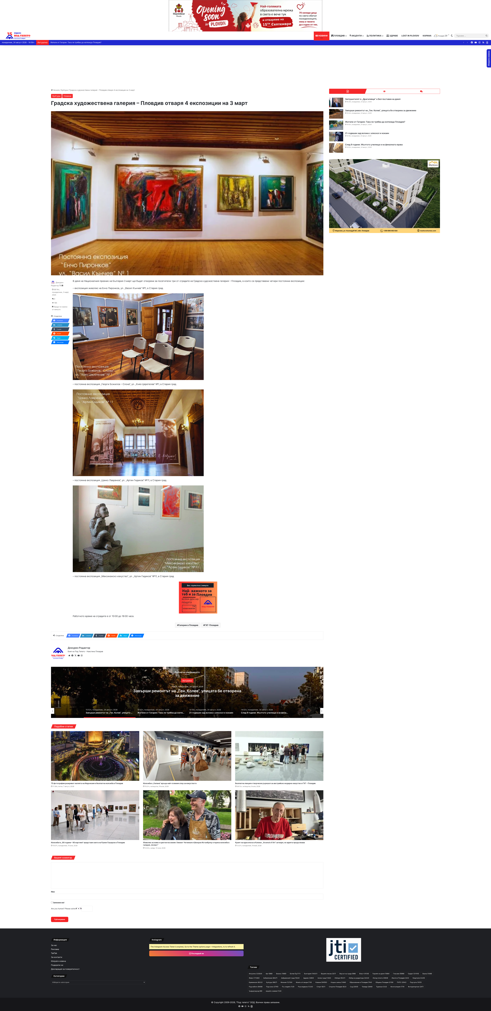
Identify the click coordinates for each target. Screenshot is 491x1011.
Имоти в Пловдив (400, 978)
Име (53, 892)
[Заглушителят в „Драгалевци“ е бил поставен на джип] (336, 102)
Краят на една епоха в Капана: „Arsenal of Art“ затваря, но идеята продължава (270, 842)
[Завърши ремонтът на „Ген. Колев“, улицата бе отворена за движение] (336, 114)
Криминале (256, 982)
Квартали (419, 978)
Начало (56, 90)
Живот (254, 978)
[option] (187, 692)
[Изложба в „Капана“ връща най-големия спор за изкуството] (187, 756)
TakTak (54, 953)
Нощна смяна (338, 982)
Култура (64, 90)
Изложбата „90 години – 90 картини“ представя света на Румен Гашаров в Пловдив (88, 842)
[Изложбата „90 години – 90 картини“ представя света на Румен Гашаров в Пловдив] (95, 815)
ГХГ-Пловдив (211, 625)
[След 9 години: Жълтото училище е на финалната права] (336, 148)
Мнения (286, 982)
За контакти (56, 957)
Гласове (398, 974)
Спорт (321, 987)
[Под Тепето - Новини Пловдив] (18, 35)
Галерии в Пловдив (188, 625)
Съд (354, 987)
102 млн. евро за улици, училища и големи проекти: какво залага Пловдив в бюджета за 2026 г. (92, 42)
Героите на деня (380, 974)
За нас (54, 945)
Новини (323, 35)
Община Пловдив (384, 982)
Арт (269, 974)
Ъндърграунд (255, 991)
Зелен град (324, 978)
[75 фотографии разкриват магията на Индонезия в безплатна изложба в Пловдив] (95, 756)
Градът (413, 974)
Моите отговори (304, 982)
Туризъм (381, 987)
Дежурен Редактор (79, 647)
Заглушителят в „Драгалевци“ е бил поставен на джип (372, 99)
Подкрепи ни (57, 965)
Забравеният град (290, 978)
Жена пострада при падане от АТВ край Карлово (187, 693)
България (187, 682)
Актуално (255, 974)
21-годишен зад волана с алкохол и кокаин (367, 133)
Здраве (393, 35)
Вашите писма (328, 974)
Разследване (305, 987)
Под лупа (416, 982)
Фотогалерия (397, 987)
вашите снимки (273, 991)
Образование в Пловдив (361, 982)
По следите (288, 987)
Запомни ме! (58, 902)
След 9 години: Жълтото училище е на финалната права (374, 144)
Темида (367, 987)
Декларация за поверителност (65, 969)
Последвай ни (197, 953)
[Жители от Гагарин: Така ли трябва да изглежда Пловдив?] (336, 125)
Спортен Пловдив (337, 987)
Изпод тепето (380, 978)
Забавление (270, 978)
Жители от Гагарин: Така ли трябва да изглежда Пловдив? (375, 122)
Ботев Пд (295, 974)
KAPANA (427, 35)
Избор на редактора (359, 978)
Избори (340, 978)
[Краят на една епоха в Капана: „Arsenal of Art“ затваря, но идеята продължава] (279, 815)
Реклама (55, 949)
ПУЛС (401, 982)
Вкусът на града (347, 974)
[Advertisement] (245, 67)
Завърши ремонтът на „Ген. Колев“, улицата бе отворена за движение (380, 110)
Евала (427, 974)
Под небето (256, 987)
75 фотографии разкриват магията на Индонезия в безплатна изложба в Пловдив (87, 783)
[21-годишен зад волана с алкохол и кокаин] (336, 136)
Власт (364, 974)
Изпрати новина (58, 961)
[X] (75, 655)
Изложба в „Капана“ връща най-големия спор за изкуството (170, 783)
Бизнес (281, 974)
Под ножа (272, 987)
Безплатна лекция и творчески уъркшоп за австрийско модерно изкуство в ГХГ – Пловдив (275, 783)
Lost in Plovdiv (410, 35)
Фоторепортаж (415, 987)
